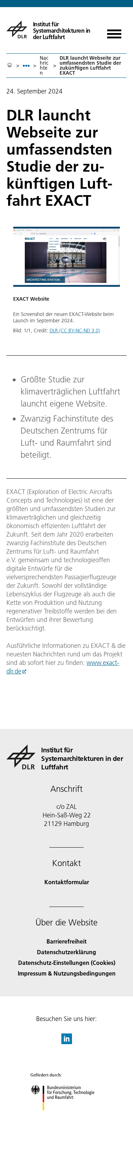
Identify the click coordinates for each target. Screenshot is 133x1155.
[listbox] (26, 65)
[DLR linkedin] (66, 1042)
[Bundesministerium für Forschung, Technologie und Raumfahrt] (66, 1117)
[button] (66, 287)
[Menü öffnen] (114, 31)
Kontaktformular (66, 882)
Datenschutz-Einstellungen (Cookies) (66, 962)
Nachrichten (44, 65)
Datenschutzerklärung (66, 952)
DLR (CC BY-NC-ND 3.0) (75, 330)
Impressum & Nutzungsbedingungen (67, 973)
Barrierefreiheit (66, 941)
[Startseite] (9, 65)
